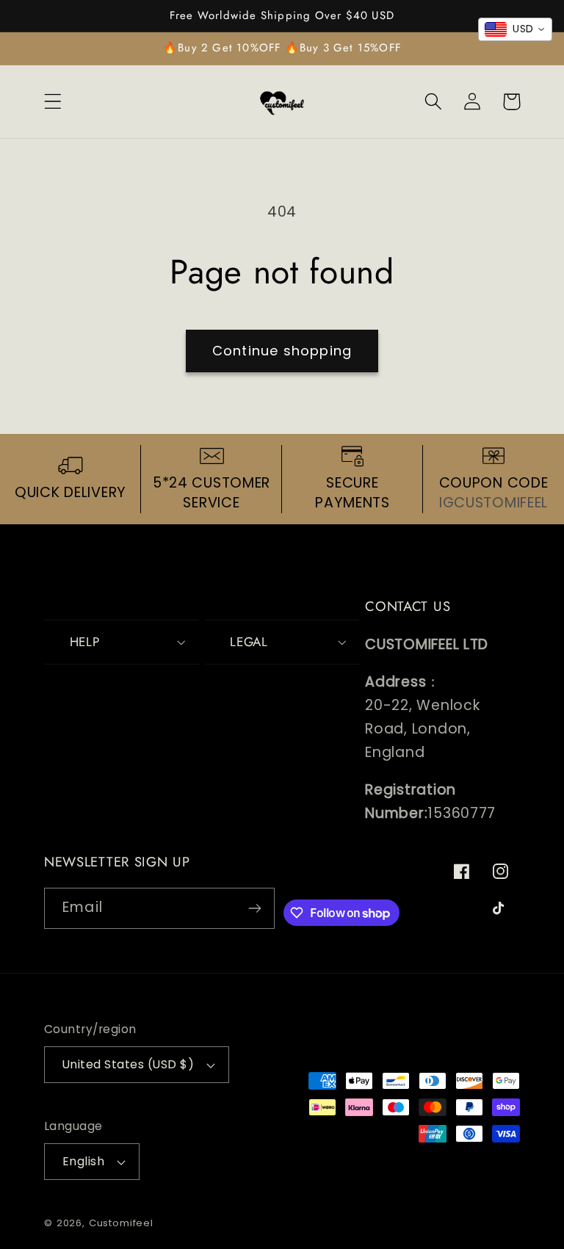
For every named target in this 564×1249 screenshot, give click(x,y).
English (83, 1161)
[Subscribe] (255, 908)
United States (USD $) (128, 1064)
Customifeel (121, 1223)
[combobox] (515, 29)
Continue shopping (282, 350)
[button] (53, 101)
